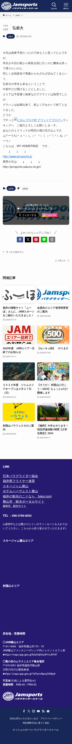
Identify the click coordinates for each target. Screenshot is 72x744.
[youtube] (38, 711)
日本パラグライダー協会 (20, 475)
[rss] (43, 711)
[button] (20, 239)
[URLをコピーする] (52, 239)
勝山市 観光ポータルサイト (23, 501)
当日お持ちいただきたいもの (24, 718)
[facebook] (24, 711)
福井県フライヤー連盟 (19, 480)
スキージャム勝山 (15, 486)
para (10, 36)
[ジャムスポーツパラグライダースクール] (19, 6)
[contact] (48, 711)
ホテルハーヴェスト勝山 (20, 491)
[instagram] (33, 711)
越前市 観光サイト (14, 506)
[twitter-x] (29, 711)
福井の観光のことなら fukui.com (27, 496)
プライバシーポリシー (51, 718)
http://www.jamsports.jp (17, 156)
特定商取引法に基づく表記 (36, 722)
